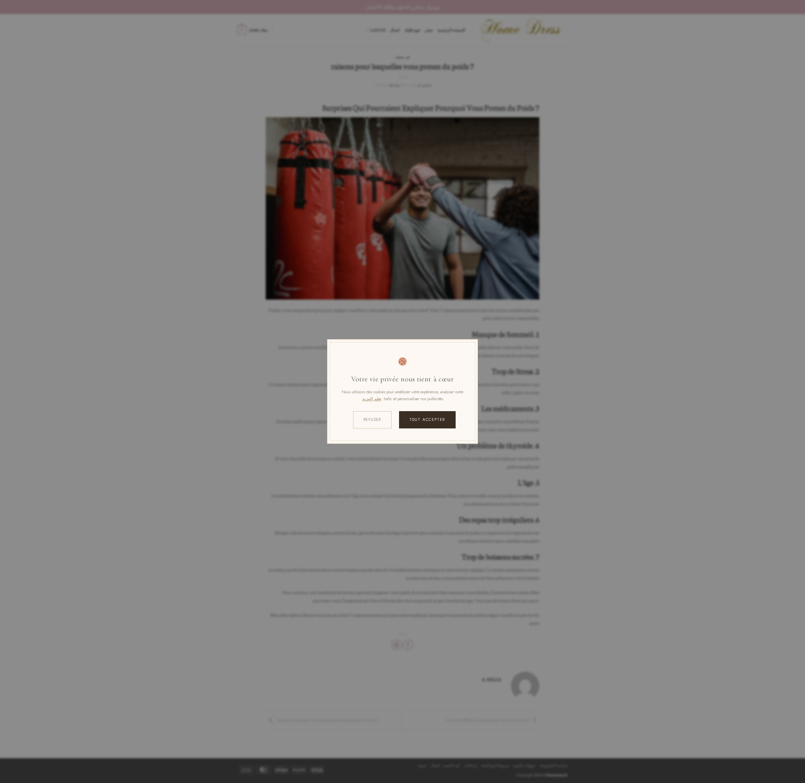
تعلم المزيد (371, 399)
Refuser (372, 419)
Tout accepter (427, 419)
